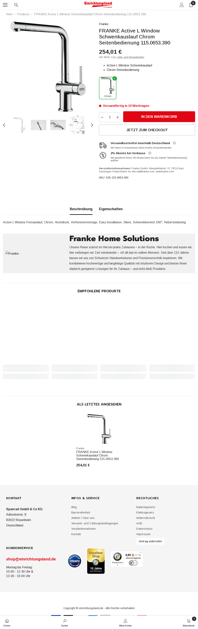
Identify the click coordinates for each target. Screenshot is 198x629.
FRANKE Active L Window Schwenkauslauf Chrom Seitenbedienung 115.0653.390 (97, 455)
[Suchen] (16, 5)
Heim (9, 14)
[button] (4, 125)
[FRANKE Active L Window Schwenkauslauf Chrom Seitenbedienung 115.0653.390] (99, 429)
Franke (103, 24)
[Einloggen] (182, 5)
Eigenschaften (111, 209)
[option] (48, 66)
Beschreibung (81, 209)
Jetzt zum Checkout (147, 130)
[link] (26, 370)
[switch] (133, 562)
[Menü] (141, 553)
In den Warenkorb (159, 117)
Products (23, 14)
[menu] (5, 5)
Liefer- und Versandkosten (130, 57)
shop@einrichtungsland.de (31, 559)
